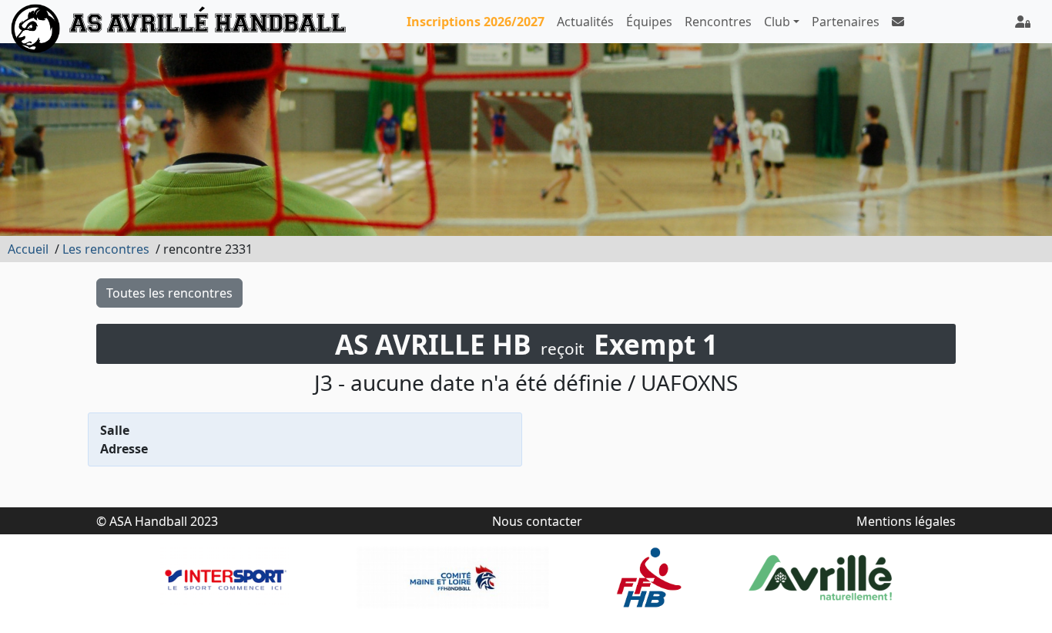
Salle (114, 430)
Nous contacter (537, 521)
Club (777, 21)
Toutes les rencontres (169, 293)
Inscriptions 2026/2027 (475, 21)
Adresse (124, 448)
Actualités (585, 21)
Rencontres (718, 21)
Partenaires (845, 21)
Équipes (649, 21)
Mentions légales (906, 521)
